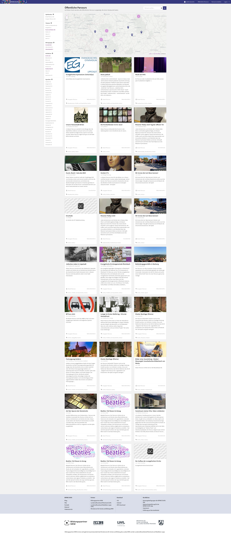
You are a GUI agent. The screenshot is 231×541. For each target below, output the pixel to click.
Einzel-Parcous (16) (49, 16)
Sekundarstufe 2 (49, 49)
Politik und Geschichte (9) (51, 25)
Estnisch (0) (48, 99)
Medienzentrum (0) (49, 64)
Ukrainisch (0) (48, 142)
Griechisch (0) (48, 92)
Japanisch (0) (48, 112)
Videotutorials (68, 509)
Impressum (146, 508)
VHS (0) (47, 73)
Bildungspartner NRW (97, 500)
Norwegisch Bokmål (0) (50, 120)
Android (119, 503)
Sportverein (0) (48, 75)
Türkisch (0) (48, 140)
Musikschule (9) (49, 68)
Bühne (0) (47, 60)
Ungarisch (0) (48, 105)
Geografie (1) (48, 27)
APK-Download (121, 505)
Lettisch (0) (48, 118)
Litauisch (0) (48, 116)
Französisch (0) (48, 103)
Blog (66, 500)
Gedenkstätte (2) (49, 62)
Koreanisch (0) (48, 114)
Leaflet (150, 53)
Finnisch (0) (48, 101)
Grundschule (48, 45)
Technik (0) (47, 36)
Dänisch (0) (48, 88)
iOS (118, 500)
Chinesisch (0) (48, 144)
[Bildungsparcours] (14, 2)
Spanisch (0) (48, 97)
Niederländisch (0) (49, 123)
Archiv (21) (47, 55)
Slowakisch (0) (48, 133)
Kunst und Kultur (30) (50, 29)
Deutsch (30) (48, 90)
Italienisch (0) (48, 110)
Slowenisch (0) (48, 136)
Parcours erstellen (216, 2)
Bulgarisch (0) (48, 84)
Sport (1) (47, 38)
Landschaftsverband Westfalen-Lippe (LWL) (101, 505)
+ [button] (66, 16)
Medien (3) (47, 32)
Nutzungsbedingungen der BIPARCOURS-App (154, 501)
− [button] (66, 18)
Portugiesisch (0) (49, 127)
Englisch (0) (48, 94)
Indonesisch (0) (49, 107)
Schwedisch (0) (48, 138)
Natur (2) (47, 34)
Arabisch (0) (48, 81)
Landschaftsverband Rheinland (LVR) (101, 503)
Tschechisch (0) (48, 86)
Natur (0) (47, 71)
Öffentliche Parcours (203, 2)
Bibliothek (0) (48, 58)
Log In (225, 2)
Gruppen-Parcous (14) (50, 19)
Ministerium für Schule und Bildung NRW (102, 508)
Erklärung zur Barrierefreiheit (151, 510)
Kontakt (67, 505)
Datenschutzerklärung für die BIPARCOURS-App (151, 505)
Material (67, 507)
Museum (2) (48, 66)
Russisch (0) (48, 131)
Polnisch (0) (48, 125)
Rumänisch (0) (48, 129)
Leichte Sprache (190, 2)
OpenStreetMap (156, 53)
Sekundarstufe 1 (49, 47)
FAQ (66, 503)
